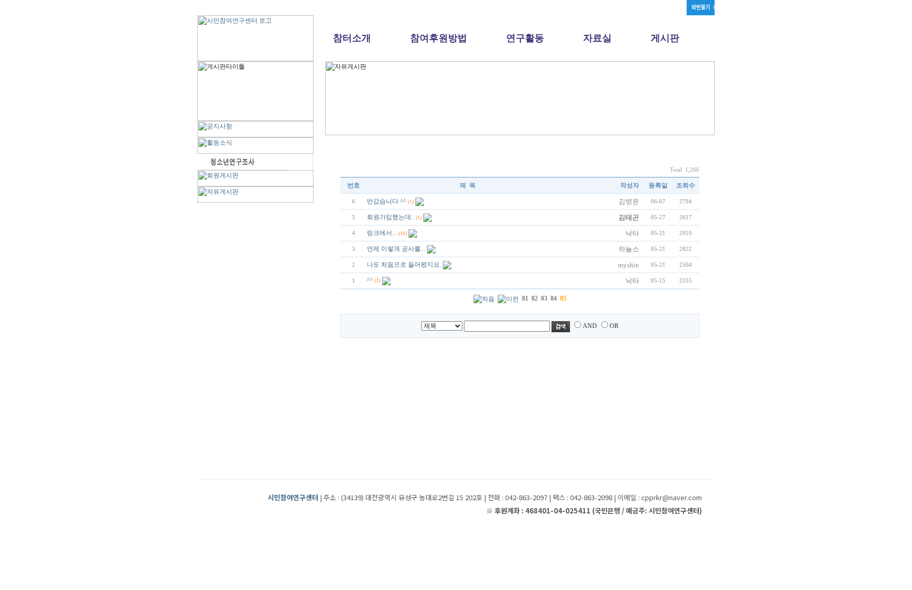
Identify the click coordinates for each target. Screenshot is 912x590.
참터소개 (352, 38)
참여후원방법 (438, 38)
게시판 (665, 38)
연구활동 (525, 38)
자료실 (597, 38)
